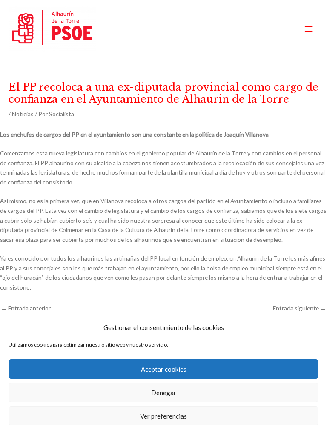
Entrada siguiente (299, 308)
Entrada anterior (26, 308)
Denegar (163, 392)
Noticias (23, 114)
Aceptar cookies (163, 369)
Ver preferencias (163, 416)
